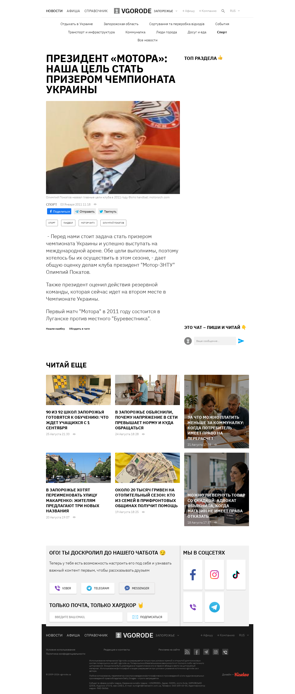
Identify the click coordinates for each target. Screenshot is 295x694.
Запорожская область (121, 24)
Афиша (73, 11)
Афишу (190, 10)
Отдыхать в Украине (76, 24)
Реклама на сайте (169, 649)
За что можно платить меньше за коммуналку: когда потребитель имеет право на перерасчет (215, 428)
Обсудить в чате (79, 328)
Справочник (96, 11)
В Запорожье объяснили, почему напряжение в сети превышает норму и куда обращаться (146, 419)
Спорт (222, 32)
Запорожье (165, 635)
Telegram (101, 588)
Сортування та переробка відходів (177, 24)
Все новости (147, 40)
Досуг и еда (197, 32)
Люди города (166, 32)
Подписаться (151, 617)
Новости (54, 11)
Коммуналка (135, 32)
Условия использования (60, 649)
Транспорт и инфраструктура (91, 32)
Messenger (140, 588)
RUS (233, 10)
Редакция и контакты (117, 649)
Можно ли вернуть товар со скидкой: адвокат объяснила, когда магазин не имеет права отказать (216, 505)
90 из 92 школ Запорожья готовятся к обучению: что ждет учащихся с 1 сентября (77, 419)
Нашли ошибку (55, 328)
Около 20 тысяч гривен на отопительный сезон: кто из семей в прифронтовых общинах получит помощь (146, 497)
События (222, 24)
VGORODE (138, 635)
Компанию (209, 10)
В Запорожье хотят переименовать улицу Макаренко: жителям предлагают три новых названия (72, 500)
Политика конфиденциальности (65, 653)
